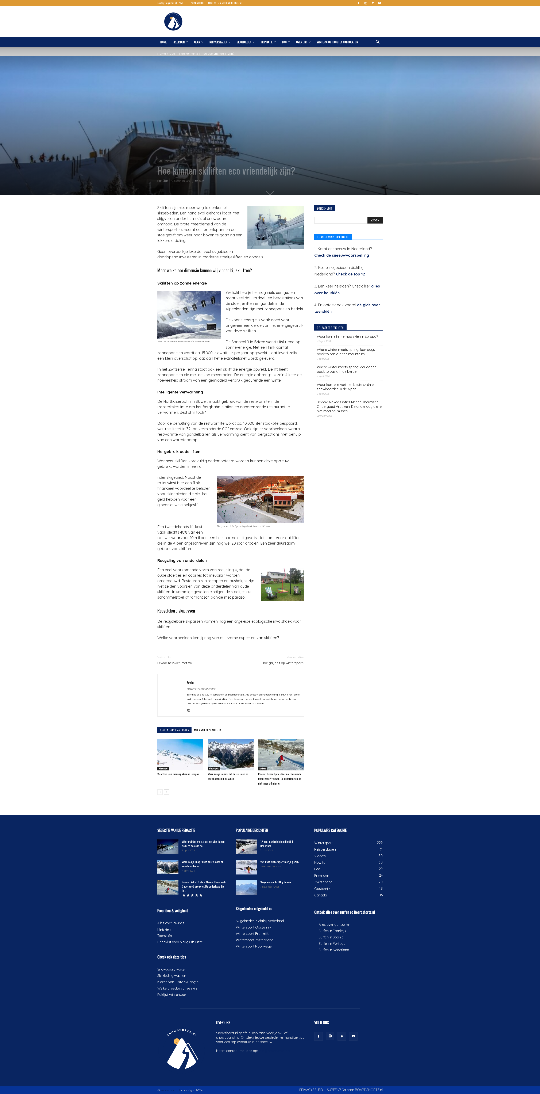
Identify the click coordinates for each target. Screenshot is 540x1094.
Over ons (301, 42)
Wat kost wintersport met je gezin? (279, 861)
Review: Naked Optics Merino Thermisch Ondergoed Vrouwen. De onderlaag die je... (203, 886)
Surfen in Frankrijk (332, 931)
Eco (284, 42)
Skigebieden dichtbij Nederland (260, 921)
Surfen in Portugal (332, 943)
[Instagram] (365, 3)
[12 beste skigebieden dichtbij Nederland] (246, 846)
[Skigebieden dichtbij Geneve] (246, 887)
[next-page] (166, 792)
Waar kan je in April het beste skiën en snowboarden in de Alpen (346, 386)
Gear (197, 42)
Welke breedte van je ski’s (177, 988)
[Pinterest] (372, 3)
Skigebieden (244, 42)
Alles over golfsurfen (334, 924)
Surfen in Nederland (334, 950)
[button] (378, 42)
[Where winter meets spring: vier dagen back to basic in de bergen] (167, 846)
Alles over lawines (170, 923)
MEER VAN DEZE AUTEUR (207, 730)
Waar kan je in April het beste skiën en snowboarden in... (202, 863)
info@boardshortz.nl (274, 1051)
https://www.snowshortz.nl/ (201, 688)
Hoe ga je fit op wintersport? (283, 663)
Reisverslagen (218, 42)
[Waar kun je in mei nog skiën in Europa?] (180, 754)
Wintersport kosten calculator (337, 42)
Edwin (165, 180)
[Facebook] (358, 3)
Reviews (262, 768)
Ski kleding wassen (171, 975)
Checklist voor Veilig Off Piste (180, 942)
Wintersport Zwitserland (254, 940)
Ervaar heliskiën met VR (174, 663)
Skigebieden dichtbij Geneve (275, 882)
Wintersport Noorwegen (255, 946)
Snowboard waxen (171, 969)
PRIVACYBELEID (197, 3)
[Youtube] (379, 3)
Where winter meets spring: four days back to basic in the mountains (346, 351)
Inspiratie (267, 42)
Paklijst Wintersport (172, 994)
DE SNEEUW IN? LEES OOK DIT (333, 237)
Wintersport (171, 160)
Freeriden (179, 42)
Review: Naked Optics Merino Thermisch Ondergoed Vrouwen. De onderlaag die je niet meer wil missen (279, 778)
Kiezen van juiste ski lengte (177, 982)
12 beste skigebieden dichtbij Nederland (276, 843)
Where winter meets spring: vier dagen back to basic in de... (203, 843)
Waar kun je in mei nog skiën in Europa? (178, 774)
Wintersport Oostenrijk (253, 927)
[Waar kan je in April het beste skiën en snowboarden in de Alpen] (231, 754)
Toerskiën (164, 936)
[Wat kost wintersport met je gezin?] (246, 867)
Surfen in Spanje (331, 937)
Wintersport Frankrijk (252, 933)
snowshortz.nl (170, 1090)
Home (163, 42)
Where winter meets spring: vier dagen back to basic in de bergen (346, 369)
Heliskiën (164, 929)
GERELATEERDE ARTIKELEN (174, 730)
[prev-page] (160, 792)
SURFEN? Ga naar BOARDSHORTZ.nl (225, 3)
